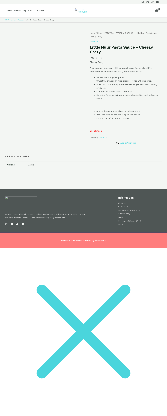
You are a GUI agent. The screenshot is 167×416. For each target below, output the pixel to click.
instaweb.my (100, 240)
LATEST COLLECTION (113, 33)
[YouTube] (157, 2)
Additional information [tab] (17, 156)
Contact (40, 11)
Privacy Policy (124, 214)
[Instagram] (142, 2)
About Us (122, 203)
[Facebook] (147, 2)
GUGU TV (31, 11)
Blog (24, 11)
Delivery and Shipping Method (131, 221)
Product (17, 11)
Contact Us (123, 207)
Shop (99, 33)
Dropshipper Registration (129, 210)
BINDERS (129, 33)
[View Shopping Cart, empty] (156, 10)
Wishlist (121, 224)
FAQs (120, 217)
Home (9, 11)
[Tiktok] (152, 2)
